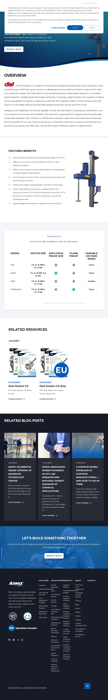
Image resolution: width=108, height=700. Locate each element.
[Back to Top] (87, 686)
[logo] (16, 584)
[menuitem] (42, 585)
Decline (92, 28)
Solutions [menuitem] (43, 580)
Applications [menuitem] (56, 580)
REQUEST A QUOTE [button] (54, 556)
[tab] (14, 341)
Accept (75, 28)
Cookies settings (58, 28)
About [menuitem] (78, 580)
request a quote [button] (13, 49)
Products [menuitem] (67, 580)
